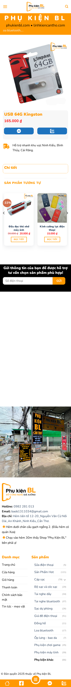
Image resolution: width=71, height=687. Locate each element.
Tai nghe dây (42, 594)
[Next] (67, 220)
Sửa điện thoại (44, 565)
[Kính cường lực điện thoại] (52, 208)
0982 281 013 (23, 506)
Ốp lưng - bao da (45, 638)
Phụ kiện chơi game (47, 645)
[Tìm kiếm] (66, 6)
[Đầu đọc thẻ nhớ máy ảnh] (19, 208)
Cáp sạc (39, 579)
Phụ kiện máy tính (46, 652)
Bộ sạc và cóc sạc (45, 587)
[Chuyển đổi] (64, 579)
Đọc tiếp (19, 239)
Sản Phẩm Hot (44, 572)
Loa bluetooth (43, 630)
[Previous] (4, 220)
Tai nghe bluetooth (47, 601)
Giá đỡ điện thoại (45, 616)
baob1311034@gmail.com (29, 511)
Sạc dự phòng (43, 608)
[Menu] (5, 6)
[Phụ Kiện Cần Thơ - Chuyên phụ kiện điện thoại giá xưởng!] (35, 6)
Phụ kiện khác (44, 660)
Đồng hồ (40, 623)
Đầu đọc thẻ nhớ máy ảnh (19, 228)
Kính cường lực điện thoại (52, 228)
